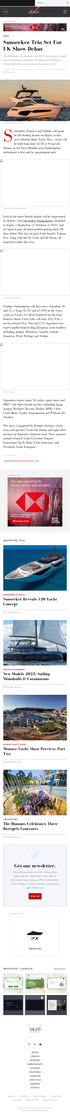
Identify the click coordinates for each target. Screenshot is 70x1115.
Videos (35, 1056)
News (5, 12)
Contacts (24, 1096)
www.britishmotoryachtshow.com (21, 461)
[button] (13, 983)
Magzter (16, 1100)
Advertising (39, 1096)
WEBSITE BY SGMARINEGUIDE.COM (35, 1110)
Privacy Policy (50, 1100)
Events (35, 1088)
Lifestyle (35, 1080)
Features (35, 1072)
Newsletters (32, 1100)
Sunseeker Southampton (38, 220)
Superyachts (35, 1064)
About (11, 1096)
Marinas (35, 1084)
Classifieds (56, 1096)
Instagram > (60, 968)
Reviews (35, 1060)
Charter (35, 1076)
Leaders (35, 1068)
